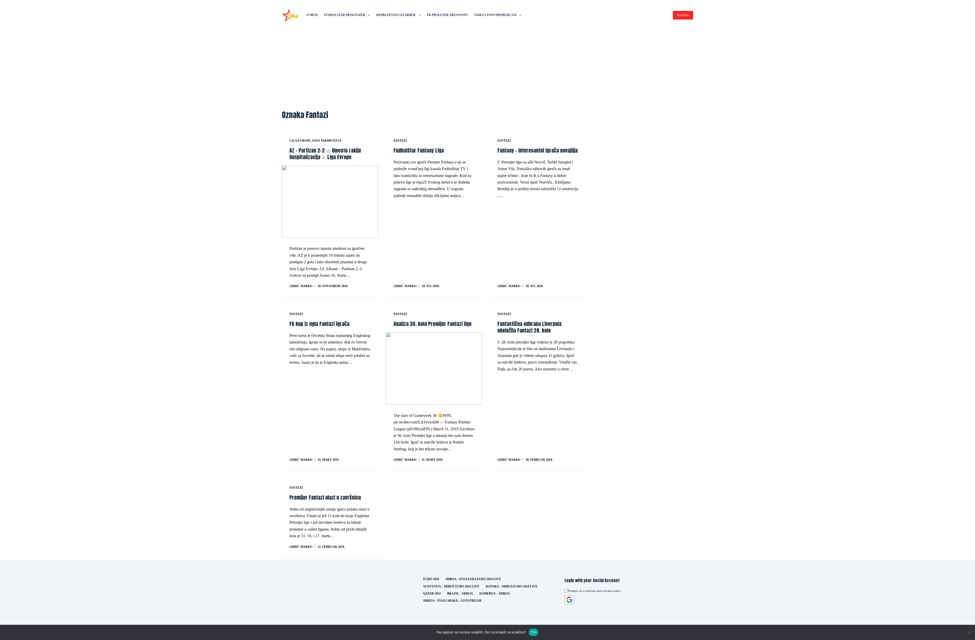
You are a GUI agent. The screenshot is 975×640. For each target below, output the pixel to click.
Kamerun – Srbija (494, 593)
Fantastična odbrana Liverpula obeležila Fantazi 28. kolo (529, 327)
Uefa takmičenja (327, 140)
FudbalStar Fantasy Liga (419, 150)
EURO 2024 (431, 579)
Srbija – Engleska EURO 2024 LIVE (473, 579)
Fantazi (400, 140)
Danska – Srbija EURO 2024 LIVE (512, 586)
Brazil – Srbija (460, 593)
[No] (968, 632)
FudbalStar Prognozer (344, 15)
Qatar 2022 (432, 593)
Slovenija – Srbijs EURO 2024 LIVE (451, 586)
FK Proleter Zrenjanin (447, 15)
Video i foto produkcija (495, 15)
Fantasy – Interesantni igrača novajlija (537, 150)
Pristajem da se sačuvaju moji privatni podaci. (594, 590)
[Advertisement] (487, 68)
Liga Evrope (300, 140)
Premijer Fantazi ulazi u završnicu (325, 497)
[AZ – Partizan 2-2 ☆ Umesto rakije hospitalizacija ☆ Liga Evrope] (330, 202)
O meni (312, 15)
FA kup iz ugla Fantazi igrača (319, 324)
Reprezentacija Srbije (396, 15)
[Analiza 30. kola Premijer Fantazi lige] (434, 368)
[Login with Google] (569, 599)
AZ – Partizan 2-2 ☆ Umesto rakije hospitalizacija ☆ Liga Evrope (325, 153)
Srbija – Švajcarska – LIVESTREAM (452, 600)
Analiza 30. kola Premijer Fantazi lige (433, 324)
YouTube (683, 15)
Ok (533, 632)
